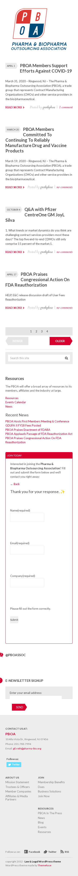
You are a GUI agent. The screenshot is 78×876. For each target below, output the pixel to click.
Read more (13, 107)
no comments (65, 187)
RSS (67, 851)
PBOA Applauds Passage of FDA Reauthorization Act (38, 434)
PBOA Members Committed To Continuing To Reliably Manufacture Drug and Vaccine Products (36, 140)
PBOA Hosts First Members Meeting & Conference (37, 421)
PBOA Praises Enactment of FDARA (27, 429)
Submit (14, 619)
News (8, 406)
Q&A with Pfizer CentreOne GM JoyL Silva (35, 215)
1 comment (66, 107)
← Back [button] (15, 484)
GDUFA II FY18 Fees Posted (23, 425)
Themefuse (44, 865)
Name (20, 510)
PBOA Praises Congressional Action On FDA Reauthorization (37, 279)
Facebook (34, 851)
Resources (11, 398)
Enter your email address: (26, 693)
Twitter (52, 851)
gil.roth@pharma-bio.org (27, 748)
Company (22, 576)
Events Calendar (15, 402)
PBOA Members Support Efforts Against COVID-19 (46, 68)
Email (19, 543)
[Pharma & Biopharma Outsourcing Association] (39, 51)
